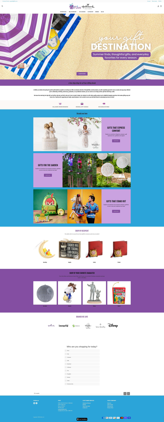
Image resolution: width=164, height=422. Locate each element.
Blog (102, 11)
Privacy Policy (110, 407)
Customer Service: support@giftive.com (10, 1)
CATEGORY (90, 11)
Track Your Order (86, 406)
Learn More (82, 74)
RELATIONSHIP (72, 11)
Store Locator (154, 1)
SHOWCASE (63, 11)
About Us (109, 403)
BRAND (97, 11)
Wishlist (159, 1)
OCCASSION (82, 11)
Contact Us (85, 407)
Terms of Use (110, 406)
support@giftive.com (62, 409)
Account (148, 1)
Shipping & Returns (87, 403)
